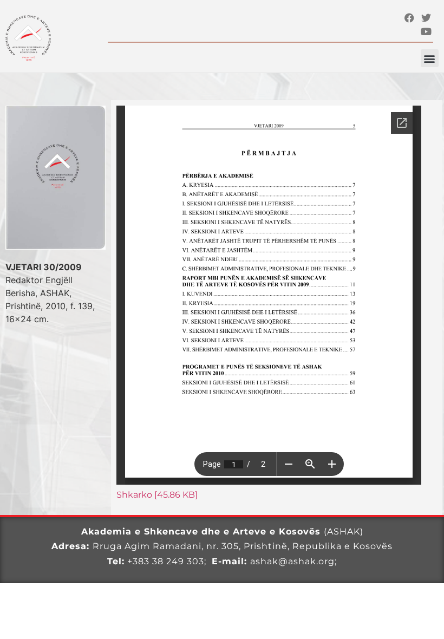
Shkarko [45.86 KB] (157, 495)
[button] (430, 58)
